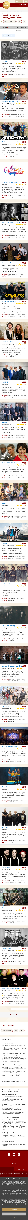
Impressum (9, 1159)
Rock (15, 1030)
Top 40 (22, 1030)
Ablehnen (14, 1214)
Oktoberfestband (7, 1030)
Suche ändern (20, 27)
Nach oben (21, 1169)
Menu (21, 5)
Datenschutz (18, 1159)
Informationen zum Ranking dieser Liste (19, 1009)
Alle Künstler (3, 11)
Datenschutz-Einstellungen (14, 1217)
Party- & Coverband (10, 21)
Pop (20, 21)
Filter (5, 27)
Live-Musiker (10, 11)
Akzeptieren (14, 1209)
